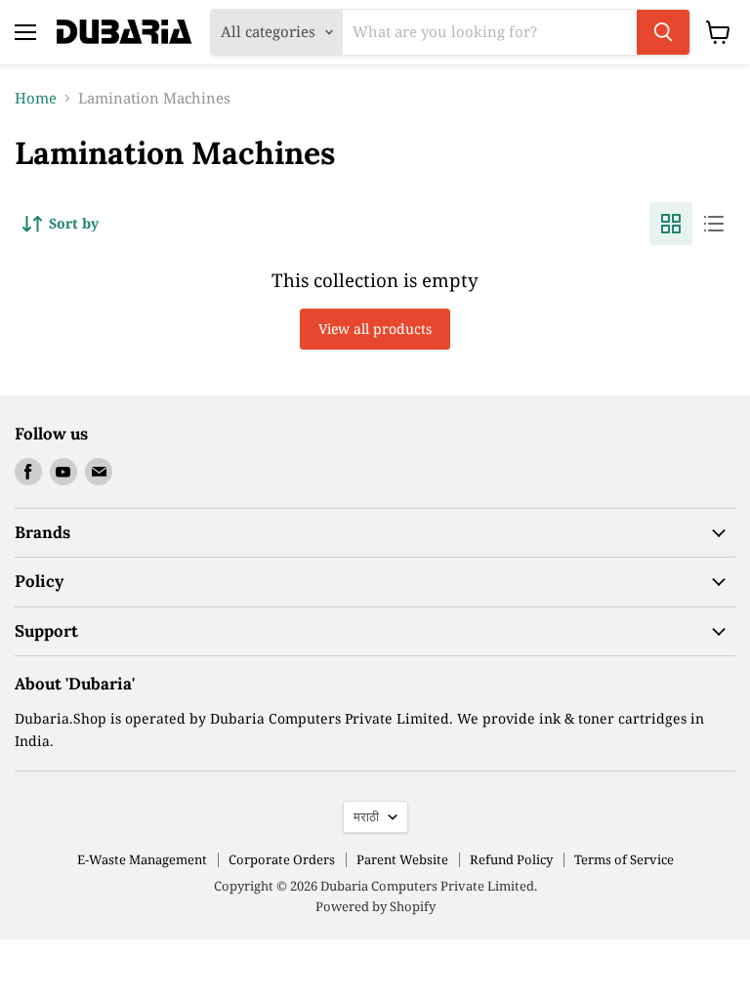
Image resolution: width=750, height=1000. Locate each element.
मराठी (366, 816)
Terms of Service (624, 859)
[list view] (713, 223)
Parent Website (402, 859)
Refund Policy (511, 859)
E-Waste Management (142, 859)
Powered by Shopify (375, 906)
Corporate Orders (282, 859)
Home (36, 98)
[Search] (663, 32)
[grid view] (670, 223)
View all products (375, 328)
